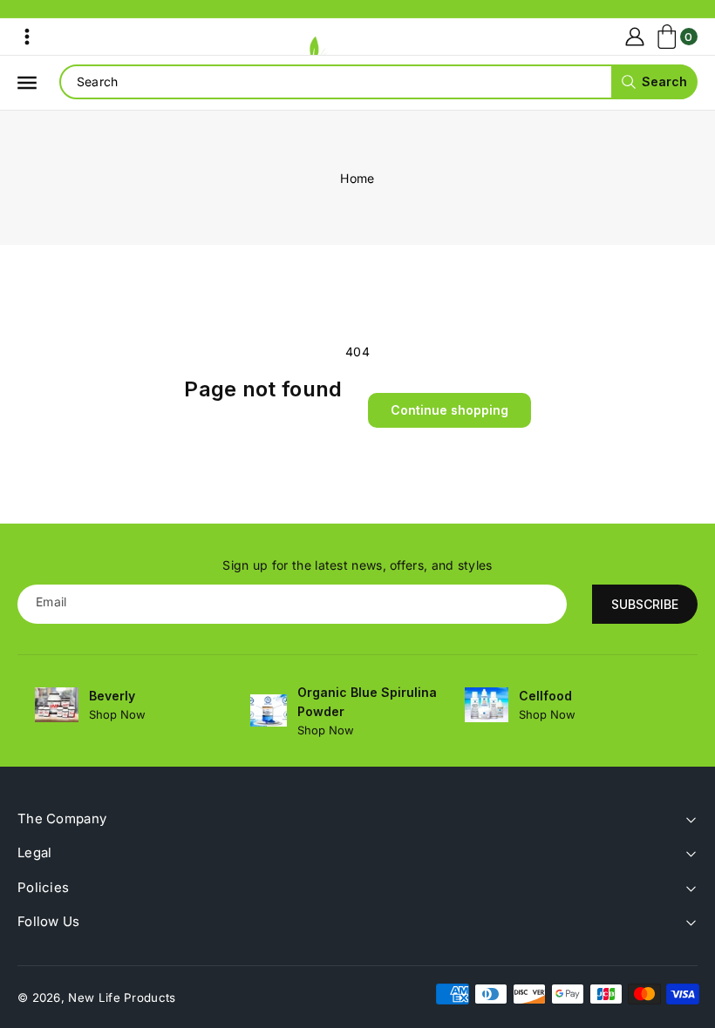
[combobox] (378, 81)
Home (357, 178)
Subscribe (644, 604)
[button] (27, 36)
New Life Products (121, 997)
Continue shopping (449, 409)
